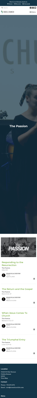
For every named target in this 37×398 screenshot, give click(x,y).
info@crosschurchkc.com (15, 387)
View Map (4, 378)
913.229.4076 (10, 385)
